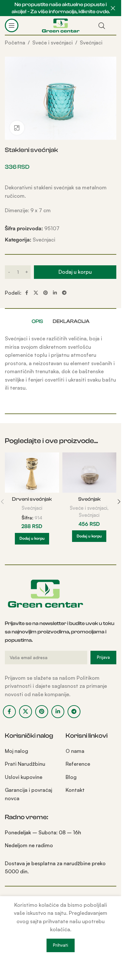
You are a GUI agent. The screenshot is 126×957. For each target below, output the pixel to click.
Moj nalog (16, 751)
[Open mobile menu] (12, 25)
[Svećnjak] (89, 472)
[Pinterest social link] (45, 293)
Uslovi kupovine (23, 777)
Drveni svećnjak (32, 499)
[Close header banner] (113, 8)
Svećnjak (89, 499)
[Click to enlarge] (17, 128)
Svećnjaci (91, 42)
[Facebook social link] (26, 293)
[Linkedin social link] (55, 293)
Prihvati (60, 945)
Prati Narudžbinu (25, 764)
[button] (32, 539)
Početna (15, 42)
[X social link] (36, 293)
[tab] (37, 321)
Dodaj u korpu (75, 272)
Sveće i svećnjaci (52, 42)
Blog (71, 777)
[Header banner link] (60, 8)
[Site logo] (60, 25)
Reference (78, 764)
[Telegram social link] (64, 293)
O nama (75, 751)
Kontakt (75, 790)
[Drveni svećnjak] (32, 472)
